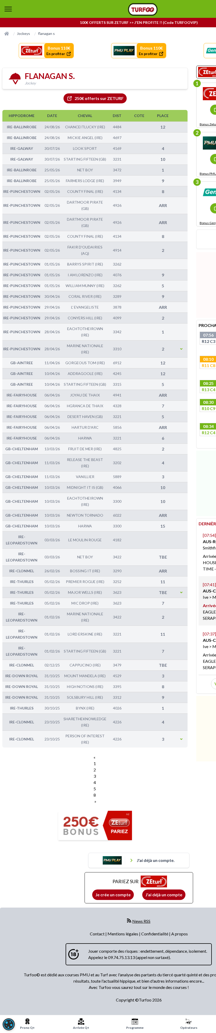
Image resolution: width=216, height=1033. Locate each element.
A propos (179, 933)
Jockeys (23, 33)
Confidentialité (155, 933)
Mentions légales (123, 933)
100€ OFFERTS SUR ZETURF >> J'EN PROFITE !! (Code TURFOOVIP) (139, 22)
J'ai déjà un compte (163, 894)
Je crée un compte (113, 894)
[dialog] (9, 1024)
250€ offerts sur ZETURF (99, 98)
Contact (97, 933)
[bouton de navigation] (8, 9)
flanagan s (46, 33)
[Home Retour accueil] (143, 9)
